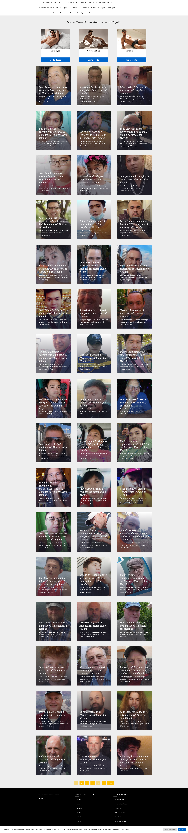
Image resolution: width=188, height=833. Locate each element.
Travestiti (118, 808)
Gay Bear (118, 817)
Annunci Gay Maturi (121, 804)
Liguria (65, 8)
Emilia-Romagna (104, 2)
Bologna (79, 808)
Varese (79, 817)
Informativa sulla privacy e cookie (48, 794)
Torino (79, 821)
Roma (78, 804)
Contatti (40, 798)
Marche (84, 8)
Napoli (79, 812)
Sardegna (111, 8)
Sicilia (55, 13)
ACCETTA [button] (181, 829)
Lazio (57, 8)
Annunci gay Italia (49, 2)
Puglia (103, 8)
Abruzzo (62, 2)
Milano (79, 800)
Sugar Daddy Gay (120, 821)
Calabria (82, 2)
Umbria (89, 13)
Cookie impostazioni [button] (170, 829)
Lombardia (74, 8)
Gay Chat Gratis (120, 812)
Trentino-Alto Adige (76, 13)
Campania (91, 2)
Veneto (98, 13)
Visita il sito (55, 60)
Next (110, 783)
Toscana (63, 13)
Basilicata (71, 2)
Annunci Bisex (119, 800)
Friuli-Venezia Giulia (45, 8)
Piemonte (94, 8)
